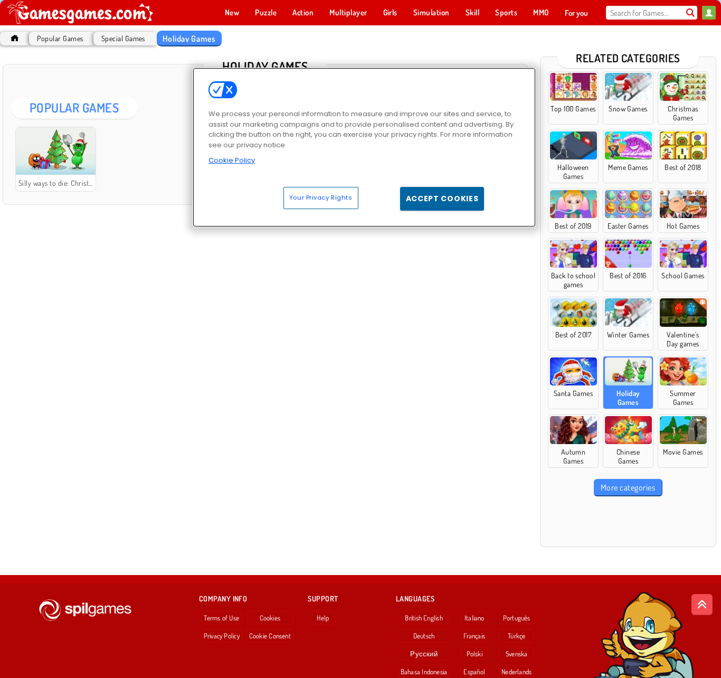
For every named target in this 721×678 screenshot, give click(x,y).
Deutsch (424, 636)
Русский (424, 653)
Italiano (474, 618)
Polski (474, 653)
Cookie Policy (231, 160)
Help (323, 618)
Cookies (270, 618)
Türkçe (516, 636)
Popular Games (60, 38)
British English (423, 618)
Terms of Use (221, 618)
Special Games (123, 38)
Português (516, 618)
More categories (628, 487)
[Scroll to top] (702, 604)
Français (474, 636)
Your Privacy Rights (321, 197)
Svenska (517, 653)
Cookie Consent (270, 636)
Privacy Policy (222, 636)
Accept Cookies (442, 198)
